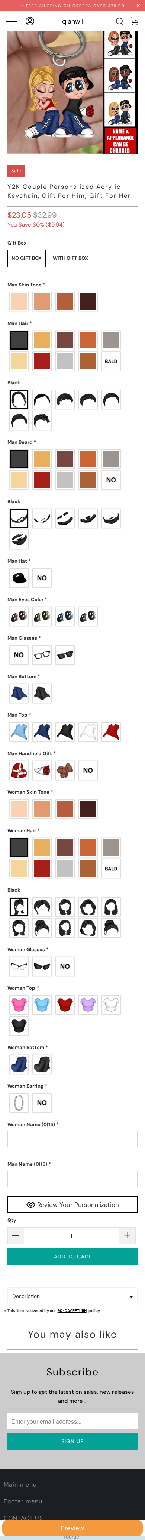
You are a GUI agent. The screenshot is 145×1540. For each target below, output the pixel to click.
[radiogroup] (72, 301)
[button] (72, 284)
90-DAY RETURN (72, 1310)
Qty (11, 1220)
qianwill (73, 21)
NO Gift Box (27, 258)
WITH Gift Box (70, 258)
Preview (72, 1528)
